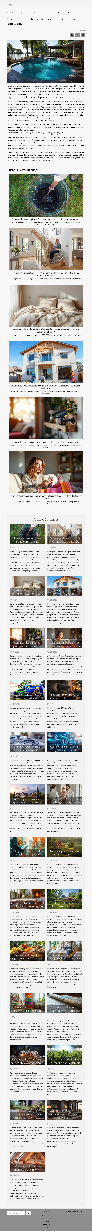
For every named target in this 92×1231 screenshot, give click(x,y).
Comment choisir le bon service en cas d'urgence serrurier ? (27, 698)
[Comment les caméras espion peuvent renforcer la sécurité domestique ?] (46, 418)
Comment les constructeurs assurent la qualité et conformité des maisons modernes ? (46, 387)
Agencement (46, 1218)
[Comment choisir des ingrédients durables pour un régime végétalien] (27, 950)
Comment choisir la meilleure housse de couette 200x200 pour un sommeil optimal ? (46, 330)
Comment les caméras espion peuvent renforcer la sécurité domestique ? (46, 442)
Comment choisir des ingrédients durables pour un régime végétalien (27, 959)
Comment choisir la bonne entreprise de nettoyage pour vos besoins (65, 959)
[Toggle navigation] (9, 4)
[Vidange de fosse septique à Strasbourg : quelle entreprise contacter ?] (46, 195)
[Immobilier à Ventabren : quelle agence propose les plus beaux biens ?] (64, 794)
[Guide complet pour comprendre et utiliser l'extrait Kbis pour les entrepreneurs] (64, 1003)
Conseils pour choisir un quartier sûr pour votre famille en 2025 (27, 802)
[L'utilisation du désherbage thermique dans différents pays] (64, 1055)
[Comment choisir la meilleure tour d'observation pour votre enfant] (27, 1003)
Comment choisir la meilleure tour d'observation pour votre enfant (27, 1011)
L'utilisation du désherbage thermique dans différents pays (64, 1063)
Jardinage (46, 1224)
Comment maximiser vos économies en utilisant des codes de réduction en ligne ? (46, 497)
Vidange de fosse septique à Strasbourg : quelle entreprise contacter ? (46, 219)
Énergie (46, 1212)
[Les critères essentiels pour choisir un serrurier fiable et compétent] (27, 1109)
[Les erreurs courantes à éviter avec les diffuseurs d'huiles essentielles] (64, 690)
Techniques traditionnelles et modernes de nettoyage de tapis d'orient (27, 906)
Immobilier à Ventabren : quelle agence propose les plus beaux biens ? (65, 802)
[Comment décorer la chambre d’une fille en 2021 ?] (27, 1162)
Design (46, 1221)
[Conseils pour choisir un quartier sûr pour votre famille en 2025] (27, 794)
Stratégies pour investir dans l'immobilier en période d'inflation (27, 854)
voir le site (57, 107)
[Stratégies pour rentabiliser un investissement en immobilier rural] (64, 846)
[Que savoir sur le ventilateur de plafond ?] (64, 1109)
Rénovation (46, 1215)
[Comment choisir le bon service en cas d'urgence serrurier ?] (27, 690)
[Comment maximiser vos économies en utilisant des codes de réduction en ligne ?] (46, 472)
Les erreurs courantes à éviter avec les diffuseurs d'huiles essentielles (64, 698)
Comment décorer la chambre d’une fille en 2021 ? (27, 1170)
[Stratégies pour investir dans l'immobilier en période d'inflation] (27, 846)
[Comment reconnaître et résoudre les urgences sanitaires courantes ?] (27, 742)
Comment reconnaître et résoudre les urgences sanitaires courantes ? (27, 750)
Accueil (10, 13)
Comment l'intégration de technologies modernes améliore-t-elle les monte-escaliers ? (46, 274)
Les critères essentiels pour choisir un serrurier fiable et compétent (27, 1118)
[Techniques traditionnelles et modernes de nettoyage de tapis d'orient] (27, 898)
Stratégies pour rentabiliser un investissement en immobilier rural (65, 854)
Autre (17, 13)
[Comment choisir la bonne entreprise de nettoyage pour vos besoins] (64, 950)
